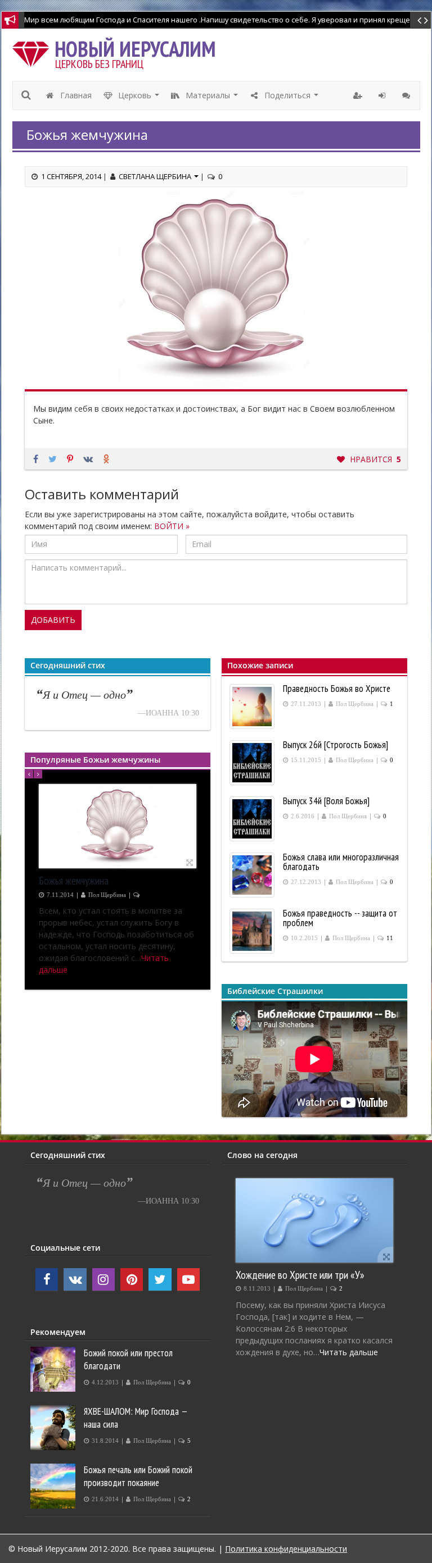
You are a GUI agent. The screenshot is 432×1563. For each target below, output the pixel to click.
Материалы (212, 98)
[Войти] (383, 95)
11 (389, 938)
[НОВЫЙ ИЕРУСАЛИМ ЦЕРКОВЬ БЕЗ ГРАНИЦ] (33, 51)
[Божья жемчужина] (117, 826)
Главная (75, 95)
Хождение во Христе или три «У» (300, 1275)
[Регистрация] (359, 95)
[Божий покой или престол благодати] (54, 1369)
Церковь (139, 98)
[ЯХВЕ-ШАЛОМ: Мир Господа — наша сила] (54, 1427)
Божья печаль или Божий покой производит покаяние (138, 1476)
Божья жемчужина (74, 880)
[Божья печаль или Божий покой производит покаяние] (54, 1486)
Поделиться (291, 98)
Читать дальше (349, 1352)
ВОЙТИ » (172, 526)
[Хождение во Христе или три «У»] (314, 1220)
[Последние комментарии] (407, 95)
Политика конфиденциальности (286, 1548)
